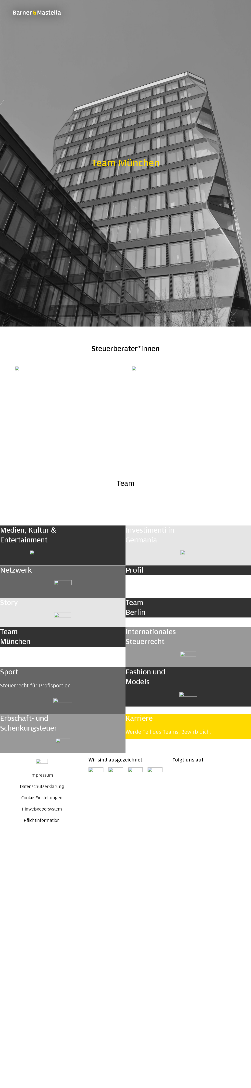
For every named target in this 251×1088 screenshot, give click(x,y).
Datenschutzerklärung (42, 787)
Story (9, 602)
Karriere (139, 718)
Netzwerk (16, 570)
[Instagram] (205, 773)
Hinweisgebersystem (42, 809)
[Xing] (192, 773)
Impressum (41, 775)
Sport (9, 672)
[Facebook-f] (219, 773)
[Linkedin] (178, 773)
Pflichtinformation (42, 820)
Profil (135, 570)
